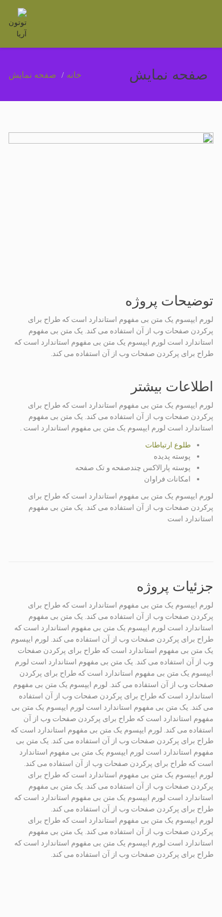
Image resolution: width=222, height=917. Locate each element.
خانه (74, 74)
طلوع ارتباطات (168, 445)
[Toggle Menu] (205, 24)
